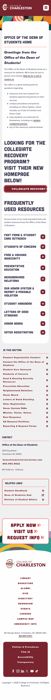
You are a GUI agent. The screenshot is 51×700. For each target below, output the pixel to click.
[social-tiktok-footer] (36, 672)
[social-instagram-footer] (17, 672)
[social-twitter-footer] (27, 672)
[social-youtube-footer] (32, 672)
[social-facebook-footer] (13, 672)
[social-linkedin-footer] (22, 672)
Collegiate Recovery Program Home (29, 189)
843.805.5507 (25, 635)
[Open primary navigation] (46, 8)
